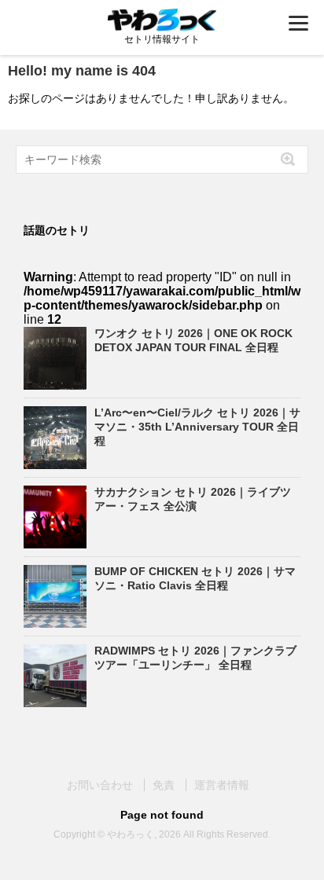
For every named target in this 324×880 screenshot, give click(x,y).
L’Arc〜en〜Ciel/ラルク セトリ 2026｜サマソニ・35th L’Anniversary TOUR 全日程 (197, 426)
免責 (164, 785)
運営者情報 (221, 785)
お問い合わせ (100, 785)
